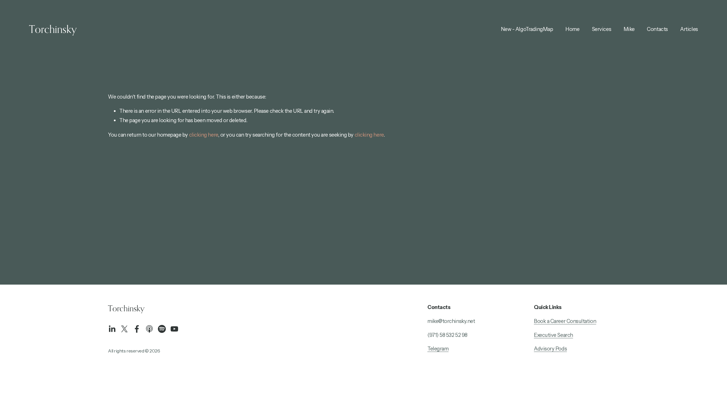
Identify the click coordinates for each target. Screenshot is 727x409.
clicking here (203, 135)
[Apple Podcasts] (149, 329)
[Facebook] (137, 329)
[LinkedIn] (112, 329)
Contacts (657, 29)
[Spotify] (162, 329)
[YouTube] (174, 329)
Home (572, 29)
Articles (689, 29)
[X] (124, 329)
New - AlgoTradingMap (527, 29)
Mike (629, 29)
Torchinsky (53, 29)
